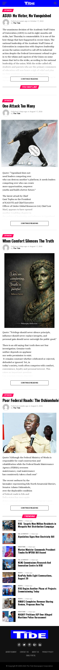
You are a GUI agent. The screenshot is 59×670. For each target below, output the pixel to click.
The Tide (16, 23)
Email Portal (31, 655)
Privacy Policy (47, 652)
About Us (35, 652)
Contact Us (24, 652)
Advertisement (11, 652)
